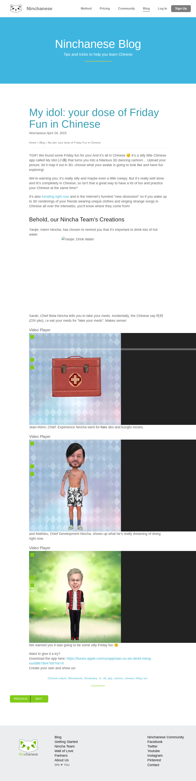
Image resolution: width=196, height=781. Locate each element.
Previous (20, 698)
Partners (61, 755)
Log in (162, 8)
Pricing (105, 8)
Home (32, 142)
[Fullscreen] (32, 367)
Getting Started (66, 742)
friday (139, 678)
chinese (129, 678)
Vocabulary (90, 678)
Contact (153, 765)
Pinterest (154, 760)
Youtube (153, 751)
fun (145, 678)
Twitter (152, 746)
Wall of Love (64, 751)
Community (126, 8)
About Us (62, 760)
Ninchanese (38, 8)
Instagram (155, 755)
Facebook (155, 742)
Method (86, 8)
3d (104, 678)
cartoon (118, 678)
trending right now (55, 196)
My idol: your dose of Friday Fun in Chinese (94, 118)
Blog (146, 8)
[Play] (32, 337)
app (110, 678)
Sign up (181, 8)
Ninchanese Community (165, 737)
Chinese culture (57, 678)
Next (38, 698)
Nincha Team (65, 746)
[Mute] (32, 360)
